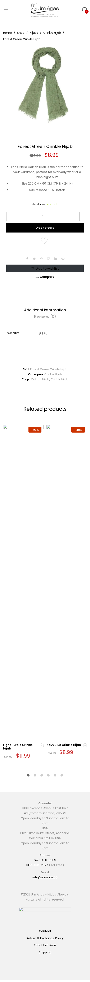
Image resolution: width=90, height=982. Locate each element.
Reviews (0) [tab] (45, 316)
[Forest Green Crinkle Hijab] (27, 259)
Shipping (45, 952)
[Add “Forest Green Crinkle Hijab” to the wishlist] (45, 241)
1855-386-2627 (37, 865)
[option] (45, 85)
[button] (45, 276)
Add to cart (45, 228)
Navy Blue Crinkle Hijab (63, 745)
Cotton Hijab (40, 379)
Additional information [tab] (45, 310)
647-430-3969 (45, 860)
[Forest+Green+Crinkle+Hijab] (34, 259)
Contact (45, 931)
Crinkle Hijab (53, 374)
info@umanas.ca (45, 877)
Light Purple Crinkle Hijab (18, 747)
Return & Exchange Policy (45, 938)
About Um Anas (45, 945)
